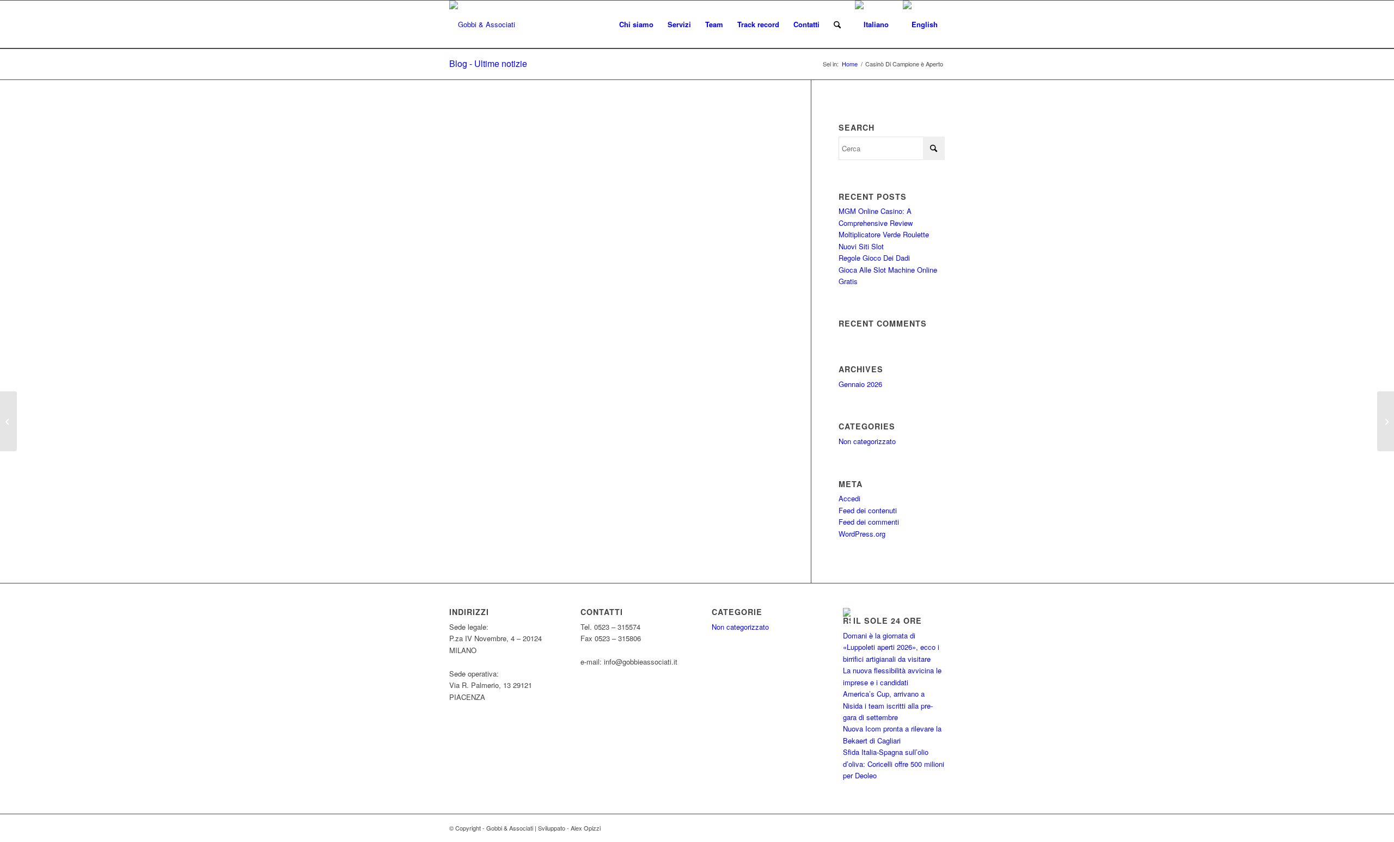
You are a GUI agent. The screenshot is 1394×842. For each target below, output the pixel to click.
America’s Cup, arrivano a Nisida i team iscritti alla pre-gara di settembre (888, 705)
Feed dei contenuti (868, 510)
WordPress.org (862, 533)
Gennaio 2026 (860, 384)
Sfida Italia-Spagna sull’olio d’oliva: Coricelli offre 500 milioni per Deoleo (893, 763)
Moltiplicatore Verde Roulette (884, 234)
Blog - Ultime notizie (488, 63)
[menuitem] (636, 24)
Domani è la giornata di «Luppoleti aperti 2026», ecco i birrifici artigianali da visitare (891, 647)
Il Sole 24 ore (887, 620)
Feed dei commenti (869, 522)
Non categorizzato (867, 441)
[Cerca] (837, 24)
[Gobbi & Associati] (482, 24)
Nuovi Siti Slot (861, 246)
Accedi (849, 498)
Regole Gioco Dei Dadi (874, 258)
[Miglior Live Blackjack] (8, 421)
